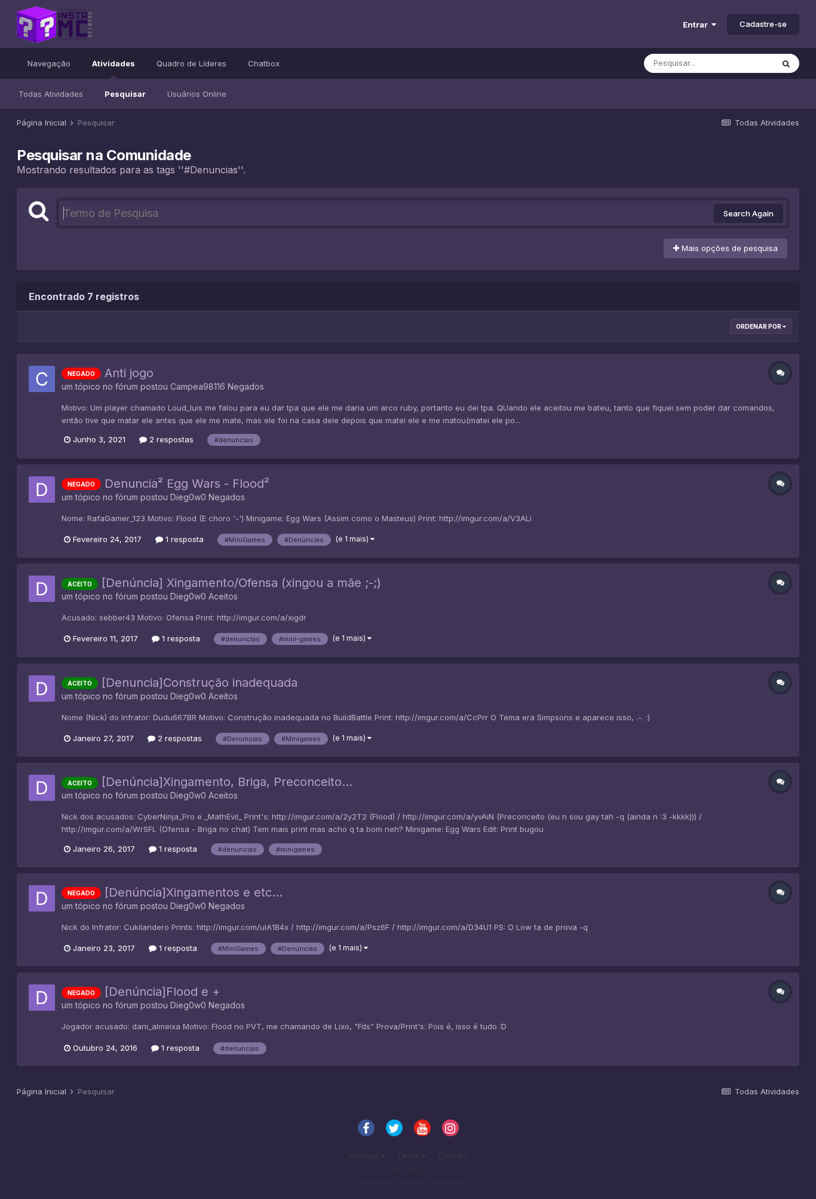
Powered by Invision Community (408, 1181)
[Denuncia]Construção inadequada (199, 682)
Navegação (48, 63)
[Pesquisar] (786, 63)
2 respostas (170, 439)
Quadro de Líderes (191, 63)
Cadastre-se (763, 24)
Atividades (113, 63)
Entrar (697, 24)
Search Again (748, 213)
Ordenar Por (759, 326)
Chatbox (264, 63)
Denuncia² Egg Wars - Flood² (187, 483)
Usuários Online (196, 94)
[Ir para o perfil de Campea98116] (42, 379)
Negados (246, 386)
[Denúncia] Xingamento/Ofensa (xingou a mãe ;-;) (241, 583)
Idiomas (364, 1156)
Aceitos (223, 596)
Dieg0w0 (188, 497)
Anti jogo (129, 373)
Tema (409, 1156)
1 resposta (183, 539)
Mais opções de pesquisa (728, 248)
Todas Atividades (51, 94)
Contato (452, 1156)
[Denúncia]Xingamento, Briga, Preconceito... (227, 782)
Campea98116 (197, 386)
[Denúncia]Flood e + (162, 991)
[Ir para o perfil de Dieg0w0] (42, 489)
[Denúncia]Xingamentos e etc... (194, 892)
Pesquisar (125, 94)
